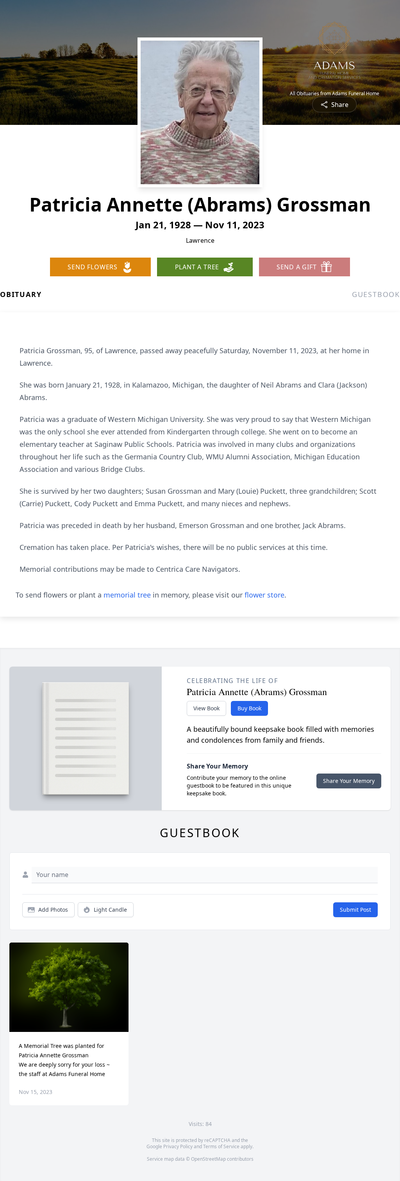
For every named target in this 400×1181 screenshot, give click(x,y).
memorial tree (127, 594)
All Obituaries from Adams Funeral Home (334, 94)
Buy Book (249, 708)
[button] (69, 987)
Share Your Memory (349, 780)
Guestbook (376, 294)
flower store (264, 594)
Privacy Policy (178, 1146)
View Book (206, 708)
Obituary (20, 294)
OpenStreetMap (208, 1159)
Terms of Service (221, 1146)
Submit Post (355, 909)
